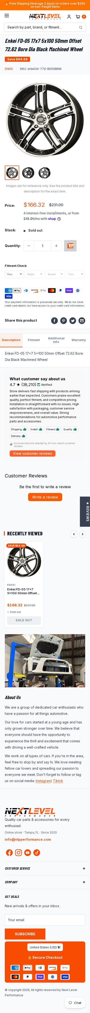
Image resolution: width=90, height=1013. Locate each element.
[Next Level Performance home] (30, 812)
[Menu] (7, 16)
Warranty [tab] (79, 340)
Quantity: (13, 246)
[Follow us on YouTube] (27, 852)
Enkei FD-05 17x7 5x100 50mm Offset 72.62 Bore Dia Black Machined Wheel (22, 591)
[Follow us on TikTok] (36, 852)
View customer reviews (32, 453)
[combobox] (14, 274)
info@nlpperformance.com (28, 839)
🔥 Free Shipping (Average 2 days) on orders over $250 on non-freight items (45, 5)
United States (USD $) (45, 947)
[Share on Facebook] (54, 320)
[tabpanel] (45, 357)
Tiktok (58, 781)
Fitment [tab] (34, 340)
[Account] (69, 16)
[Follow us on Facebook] (9, 853)
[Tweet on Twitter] (72, 320)
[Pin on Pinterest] (63, 320)
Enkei (9, 69)
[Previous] (74, 534)
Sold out (70, 246)
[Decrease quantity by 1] (29, 246)
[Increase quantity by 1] (56, 246)
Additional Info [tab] (56, 340)
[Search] (80, 27)
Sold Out (24, 620)
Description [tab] (11, 340)
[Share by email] (81, 320)
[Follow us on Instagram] (18, 853)
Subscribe (25, 934)
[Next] (82, 534)
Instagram (43, 781)
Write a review (45, 497)
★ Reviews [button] (88, 512)
